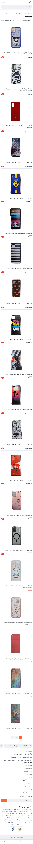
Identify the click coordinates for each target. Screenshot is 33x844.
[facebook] (30, 792)
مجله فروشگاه (28, 768)
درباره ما (29, 774)
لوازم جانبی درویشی (27, 13)
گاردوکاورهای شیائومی (16, 13)
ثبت (4, 800)
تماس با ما (29, 777)
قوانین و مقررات (28, 783)
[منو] (2, 2)
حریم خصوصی (28, 786)
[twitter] (23, 792)
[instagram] (26, 792)
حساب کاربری (28, 765)
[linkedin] (16, 792)
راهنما (30, 789)
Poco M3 (8, 13)
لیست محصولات (28, 771)
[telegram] (19, 792)
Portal (11, 837)
